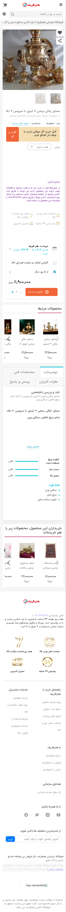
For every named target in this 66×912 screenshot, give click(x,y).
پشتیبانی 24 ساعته (45, 224)
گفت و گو (12, 134)
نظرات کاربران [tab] (49, 381)
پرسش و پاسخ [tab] (20, 381)
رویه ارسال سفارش (51, 702)
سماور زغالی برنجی (20, 123)
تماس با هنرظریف (52, 770)
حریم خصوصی (20, 698)
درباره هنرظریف (53, 756)
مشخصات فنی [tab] (25, 372)
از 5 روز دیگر (41, 272)
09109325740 (41, 615)
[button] (6, 98)
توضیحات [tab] (51, 372)
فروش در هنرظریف (51, 763)
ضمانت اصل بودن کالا (46, 215)
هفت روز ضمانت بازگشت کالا (20, 215)
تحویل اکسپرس (21, 224)
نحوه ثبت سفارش (52, 709)
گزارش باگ (22, 733)
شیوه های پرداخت (52, 716)
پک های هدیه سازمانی (49, 792)
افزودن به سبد (35, 292)
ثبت (10, 839)
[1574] (59, 33)
